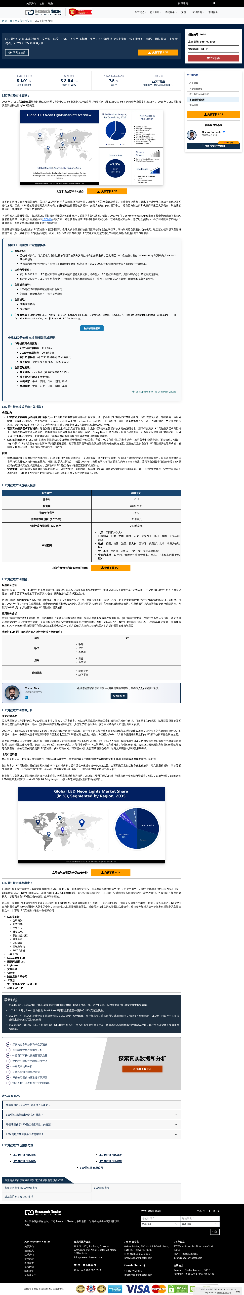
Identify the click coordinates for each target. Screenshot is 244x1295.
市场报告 (213, 12)
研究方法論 (18, 52)
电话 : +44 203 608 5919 (87, 1270)
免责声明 (29, 1266)
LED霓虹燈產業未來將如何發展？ (24, 1114)
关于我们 (31, 3)
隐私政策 (29, 1270)
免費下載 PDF (160, 52)
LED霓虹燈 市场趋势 (24, 1161)
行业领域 (154, 12)
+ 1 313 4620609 (133, 1270)
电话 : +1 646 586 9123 (186, 1253)
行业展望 (193, 83)
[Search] (214, 3)
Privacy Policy (224, 1292)
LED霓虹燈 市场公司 (91, 1167)
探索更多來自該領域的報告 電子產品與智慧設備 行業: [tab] (34, 1180)
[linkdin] (214, 1211)
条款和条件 (30, 1275)
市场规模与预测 (196, 99)
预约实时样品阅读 (219, 145)
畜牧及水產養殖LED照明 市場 (20, 1187)
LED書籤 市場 (101, 1187)
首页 (4, 20)
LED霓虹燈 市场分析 (110, 1154)
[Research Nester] (43, 12)
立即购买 (215, 58)
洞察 (184, 12)
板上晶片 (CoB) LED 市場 (18, 1196)
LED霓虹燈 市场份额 (110, 1161)
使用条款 (29, 1258)
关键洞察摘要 (195, 88)
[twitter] (218, 1211)
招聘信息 (29, 1250)
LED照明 (47, 219)
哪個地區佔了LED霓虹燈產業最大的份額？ (29, 1124)
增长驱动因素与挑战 (199, 94)
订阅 (214, 1231)
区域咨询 (198, 12)
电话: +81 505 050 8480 (137, 1253)
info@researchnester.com (88, 1257)
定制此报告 (119, 696)
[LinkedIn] (26, 697)
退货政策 (29, 1262)
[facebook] (209, 1211)
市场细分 (193, 105)
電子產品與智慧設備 (21, 20)
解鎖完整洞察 (93, 328)
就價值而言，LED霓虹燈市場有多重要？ (28, 1104)
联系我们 (29, 1254)
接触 (42, 3)
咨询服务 (170, 12)
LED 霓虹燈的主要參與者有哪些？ (25, 1134)
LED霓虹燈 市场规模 (24, 1154)
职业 (50, 3)
